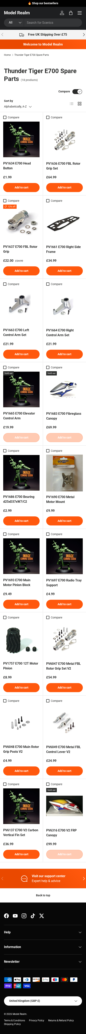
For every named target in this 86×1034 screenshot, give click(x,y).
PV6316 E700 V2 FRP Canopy (61, 832)
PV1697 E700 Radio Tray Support (64, 582)
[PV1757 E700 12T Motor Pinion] (21, 639)
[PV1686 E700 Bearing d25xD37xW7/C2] (21, 473)
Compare (64, 91)
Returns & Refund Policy (61, 1020)
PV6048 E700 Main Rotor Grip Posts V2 (21, 749)
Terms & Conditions (14, 1020)
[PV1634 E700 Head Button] (21, 139)
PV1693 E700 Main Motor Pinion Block (16, 582)
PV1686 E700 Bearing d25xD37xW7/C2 (18, 499)
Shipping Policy (12, 1024)
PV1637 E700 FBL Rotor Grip (20, 249)
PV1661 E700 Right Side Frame (63, 249)
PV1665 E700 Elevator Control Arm (19, 416)
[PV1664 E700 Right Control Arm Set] (64, 306)
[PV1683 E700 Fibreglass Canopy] (64, 389)
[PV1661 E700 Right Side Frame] (64, 223)
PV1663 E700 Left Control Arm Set (16, 332)
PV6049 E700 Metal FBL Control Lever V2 (63, 749)
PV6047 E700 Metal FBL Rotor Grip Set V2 (63, 666)
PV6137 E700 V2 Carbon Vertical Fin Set (20, 832)
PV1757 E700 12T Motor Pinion (20, 666)
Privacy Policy (36, 1020)
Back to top (43, 895)
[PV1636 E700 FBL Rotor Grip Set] (64, 139)
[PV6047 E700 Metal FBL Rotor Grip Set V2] (64, 639)
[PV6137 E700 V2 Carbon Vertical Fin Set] (21, 806)
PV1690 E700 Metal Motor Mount (60, 499)
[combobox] (43, 23)
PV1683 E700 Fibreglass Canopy (63, 416)
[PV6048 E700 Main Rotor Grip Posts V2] (21, 723)
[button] (70, 12)
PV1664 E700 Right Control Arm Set (60, 332)
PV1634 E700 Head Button (17, 165)
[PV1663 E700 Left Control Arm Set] (21, 306)
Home (7, 55)
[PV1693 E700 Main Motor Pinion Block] (21, 556)
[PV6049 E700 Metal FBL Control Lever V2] (64, 723)
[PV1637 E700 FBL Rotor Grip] (21, 223)
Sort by (8, 100)
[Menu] (79, 12)
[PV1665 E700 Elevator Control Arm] (21, 389)
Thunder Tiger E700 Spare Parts (31, 55)
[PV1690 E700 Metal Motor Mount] (64, 473)
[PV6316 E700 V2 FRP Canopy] (64, 806)
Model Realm (20, 1014)
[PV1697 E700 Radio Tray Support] (64, 556)
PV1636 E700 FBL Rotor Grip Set (63, 166)
